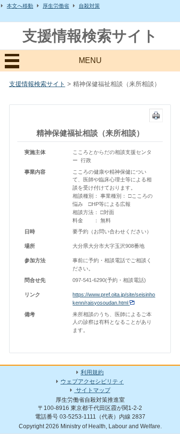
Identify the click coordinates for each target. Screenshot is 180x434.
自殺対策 (89, 6)
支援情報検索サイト (90, 35)
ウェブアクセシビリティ (92, 381)
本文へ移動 (20, 6)
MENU (90, 60)
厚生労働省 (56, 6)
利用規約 (92, 372)
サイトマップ (92, 390)
